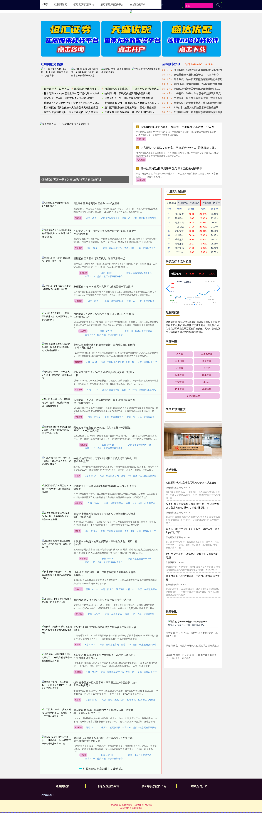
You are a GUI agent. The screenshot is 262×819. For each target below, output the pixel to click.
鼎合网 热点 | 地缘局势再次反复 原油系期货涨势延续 (192, 645)
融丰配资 (179, 375)
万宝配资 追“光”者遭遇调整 (149, 88)
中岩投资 (179, 361)
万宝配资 (179, 382)
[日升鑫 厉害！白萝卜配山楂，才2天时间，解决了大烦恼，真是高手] (55, 76)
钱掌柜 (78, 699)
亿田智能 (179, 230)
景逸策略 (83, 444)
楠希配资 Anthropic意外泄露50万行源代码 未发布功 (71, 93)
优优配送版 (84, 785)
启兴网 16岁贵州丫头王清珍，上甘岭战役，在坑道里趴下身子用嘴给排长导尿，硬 (104, 739)
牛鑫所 (77, 475)
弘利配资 (78, 417)
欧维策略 (206, 389)
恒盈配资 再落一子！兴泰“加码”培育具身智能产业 (71, 179)
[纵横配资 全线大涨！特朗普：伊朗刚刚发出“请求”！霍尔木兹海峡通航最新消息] (85, 76)
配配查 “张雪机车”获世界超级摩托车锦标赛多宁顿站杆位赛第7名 (105, 628)
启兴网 (83, 755)
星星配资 (83, 272)
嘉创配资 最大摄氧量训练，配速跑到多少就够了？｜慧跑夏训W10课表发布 (105, 801)
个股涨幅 (171, 203)
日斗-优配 (78, 589)
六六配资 (141, 159)
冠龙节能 (179, 222)
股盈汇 (206, 368)
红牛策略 (78, 389)
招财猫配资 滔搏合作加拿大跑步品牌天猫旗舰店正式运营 (74, 107)
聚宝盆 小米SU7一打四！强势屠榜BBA (186, 625)
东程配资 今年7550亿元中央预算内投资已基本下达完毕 (103, 286)
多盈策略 (78, 672)
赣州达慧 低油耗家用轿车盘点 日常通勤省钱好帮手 (171, 168)
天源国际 (141, 138)
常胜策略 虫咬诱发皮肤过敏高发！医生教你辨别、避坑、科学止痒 (105, 543)
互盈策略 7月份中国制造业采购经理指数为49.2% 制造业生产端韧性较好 (105, 232)
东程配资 (78, 300)
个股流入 (195, 202)
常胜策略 (83, 558)
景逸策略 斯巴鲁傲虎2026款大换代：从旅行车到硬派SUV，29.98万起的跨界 (102, 429)
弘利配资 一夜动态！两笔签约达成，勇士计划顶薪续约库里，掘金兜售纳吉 (104, 401)
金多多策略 (206, 354)
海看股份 (179, 243)
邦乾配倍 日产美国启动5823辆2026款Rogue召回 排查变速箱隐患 (105, 487)
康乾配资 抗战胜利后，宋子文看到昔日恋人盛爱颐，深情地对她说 (79, 112)
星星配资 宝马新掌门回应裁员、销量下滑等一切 (99, 258)
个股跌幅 (183, 202)
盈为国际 (79, 614)
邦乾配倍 (78, 503)
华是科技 (179, 235)
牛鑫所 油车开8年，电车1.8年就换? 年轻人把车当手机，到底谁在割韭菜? (105, 459)
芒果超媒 (179, 239)
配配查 (77, 644)
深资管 (77, 531)
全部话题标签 (193, 396)
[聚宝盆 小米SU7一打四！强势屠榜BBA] (193, 621)
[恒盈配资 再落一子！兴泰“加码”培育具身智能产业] (84, 147)
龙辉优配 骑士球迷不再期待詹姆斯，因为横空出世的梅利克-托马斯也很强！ (104, 346)
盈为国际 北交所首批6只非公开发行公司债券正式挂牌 (102, 599)
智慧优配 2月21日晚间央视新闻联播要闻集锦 (128, 98)
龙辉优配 (78, 361)
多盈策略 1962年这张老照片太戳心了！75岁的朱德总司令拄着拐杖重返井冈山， (105, 656)
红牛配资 (206, 375)
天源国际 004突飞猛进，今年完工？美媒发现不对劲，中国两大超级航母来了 (187, 127)
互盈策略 (78, 248)
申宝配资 (78, 727)
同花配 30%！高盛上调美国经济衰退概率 (126, 88)
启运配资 (206, 361)
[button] (168, 288)
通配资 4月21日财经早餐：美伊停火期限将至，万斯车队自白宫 (78, 102)
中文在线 (179, 226)
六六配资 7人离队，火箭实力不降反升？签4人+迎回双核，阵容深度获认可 (186, 147)
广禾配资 (179, 389)
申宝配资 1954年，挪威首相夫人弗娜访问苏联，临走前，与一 (77, 98)
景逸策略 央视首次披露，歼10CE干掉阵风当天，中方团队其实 (138, 112)
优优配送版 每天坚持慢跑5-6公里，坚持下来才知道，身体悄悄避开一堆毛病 (105, 770)
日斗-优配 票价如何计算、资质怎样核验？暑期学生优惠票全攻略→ (105, 573)
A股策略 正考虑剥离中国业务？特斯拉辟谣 (96, 203)
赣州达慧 (141, 180)
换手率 (216, 202)
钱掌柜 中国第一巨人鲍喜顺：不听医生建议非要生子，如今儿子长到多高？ (105, 684)
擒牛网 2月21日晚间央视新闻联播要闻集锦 (127, 93)
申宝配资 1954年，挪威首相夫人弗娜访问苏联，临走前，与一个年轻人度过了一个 (104, 711)
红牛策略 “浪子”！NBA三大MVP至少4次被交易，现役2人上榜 (104, 373)
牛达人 (206, 382)
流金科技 (179, 218)
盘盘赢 (179, 354)
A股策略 (78, 217)
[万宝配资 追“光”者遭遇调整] (146, 76)
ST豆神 (179, 252)
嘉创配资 (79, 816)
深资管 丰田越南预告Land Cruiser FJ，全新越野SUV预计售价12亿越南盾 (104, 515)
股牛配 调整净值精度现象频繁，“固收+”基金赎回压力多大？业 (137, 107)
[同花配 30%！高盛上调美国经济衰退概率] (115, 76)
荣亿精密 (179, 213)
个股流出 (206, 202)
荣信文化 (179, 247)
